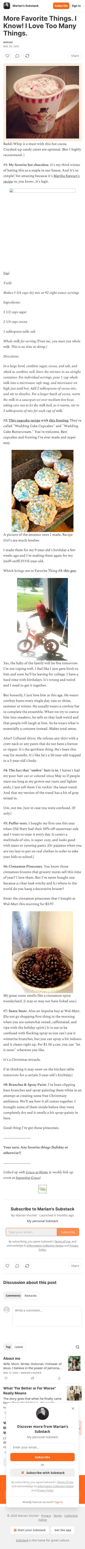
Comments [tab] (13, 1295)
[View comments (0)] (17, 56)
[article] (42, 1368)
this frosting (58, 420)
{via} (6, 273)
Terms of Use (65, 1482)
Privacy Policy (45, 1490)
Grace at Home (37, 1172)
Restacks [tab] (31, 1295)
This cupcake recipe (24, 420)
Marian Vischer (31, 1372)
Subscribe (61, 6)
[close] (73, 1408)
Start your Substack (32, 1530)
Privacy (46, 1516)
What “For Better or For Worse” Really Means (29, 1390)
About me (11, 1358)
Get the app (62, 1530)
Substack (22, 1540)
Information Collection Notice (55, 1486)
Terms (57, 1516)
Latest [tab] (19, 1347)
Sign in (76, 6)
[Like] (7, 56)
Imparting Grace (28, 1177)
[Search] (77, 1347)
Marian (8, 42)
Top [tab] (8, 1347)
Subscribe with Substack (45, 1473)
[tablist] (21, 1296)
